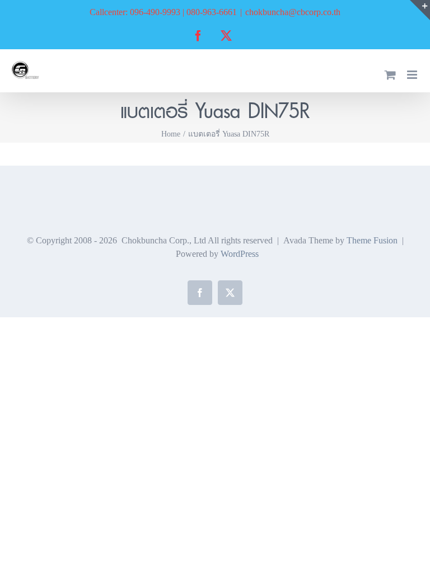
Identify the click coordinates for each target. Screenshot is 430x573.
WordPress (240, 254)
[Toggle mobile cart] (390, 75)
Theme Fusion (372, 240)
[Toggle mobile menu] (413, 75)
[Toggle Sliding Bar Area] (420, 10)
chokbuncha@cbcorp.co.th (292, 12)
